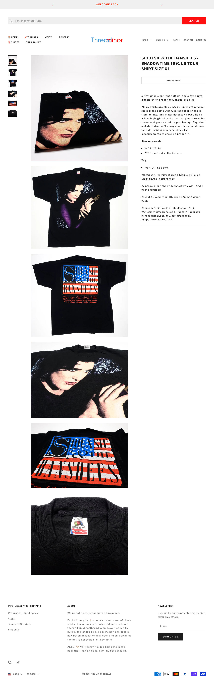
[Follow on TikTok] (18, 662)
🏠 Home (13, 37)
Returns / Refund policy (23, 613)
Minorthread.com (94, 627)
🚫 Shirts (13, 42)
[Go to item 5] (12, 103)
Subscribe (170, 636)
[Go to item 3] (12, 83)
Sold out (174, 80)
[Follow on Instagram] (9, 662)
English (160, 40)
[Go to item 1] (12, 60)
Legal (11, 618)
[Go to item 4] (12, 93)
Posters (64, 37)
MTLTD (48, 37)
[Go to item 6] (12, 113)
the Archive (33, 42)
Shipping (13, 629)
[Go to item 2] (12, 72)
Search (194, 20)
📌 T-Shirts (31, 37)
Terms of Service (19, 624)
